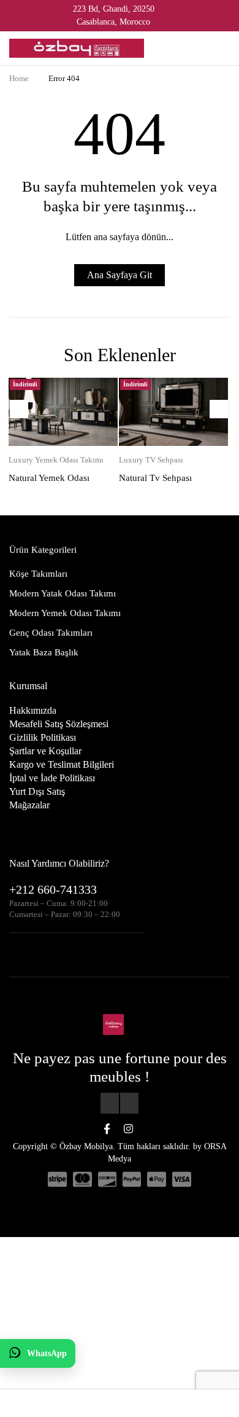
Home (19, 78)
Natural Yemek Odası (49, 478)
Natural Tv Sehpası (155, 478)
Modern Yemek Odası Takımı (65, 613)
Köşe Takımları (38, 574)
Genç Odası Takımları (51, 633)
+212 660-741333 (53, 889)
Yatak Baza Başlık (43, 652)
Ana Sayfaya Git (119, 275)
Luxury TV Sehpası (151, 459)
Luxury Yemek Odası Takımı (56, 459)
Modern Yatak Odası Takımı (62, 593)
